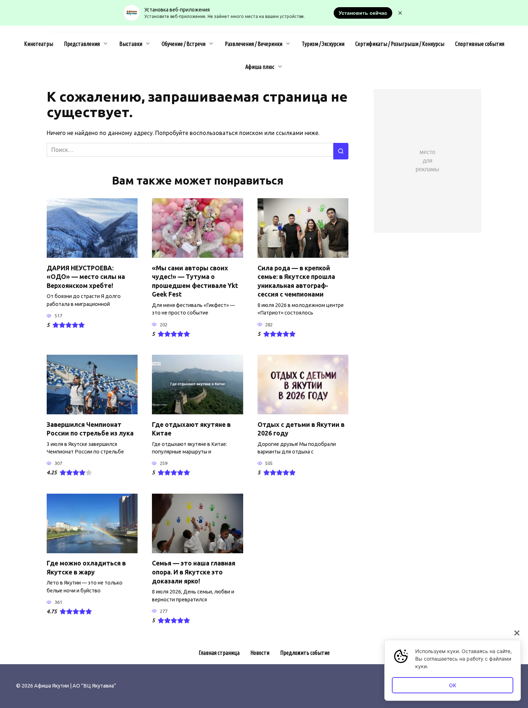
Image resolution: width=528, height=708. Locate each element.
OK (452, 685)
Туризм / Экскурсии (323, 44)
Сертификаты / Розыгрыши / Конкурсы (399, 44)
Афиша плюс (259, 67)
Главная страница (219, 652)
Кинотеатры (38, 44)
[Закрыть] (516, 633)
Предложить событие (305, 652)
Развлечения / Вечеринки (253, 44)
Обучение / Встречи (183, 44)
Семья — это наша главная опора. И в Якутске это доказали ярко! (193, 572)
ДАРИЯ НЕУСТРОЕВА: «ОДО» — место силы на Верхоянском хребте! (86, 276)
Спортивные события (479, 44)
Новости (259, 652)
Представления (82, 44)
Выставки (130, 44)
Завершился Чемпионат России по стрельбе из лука (90, 429)
